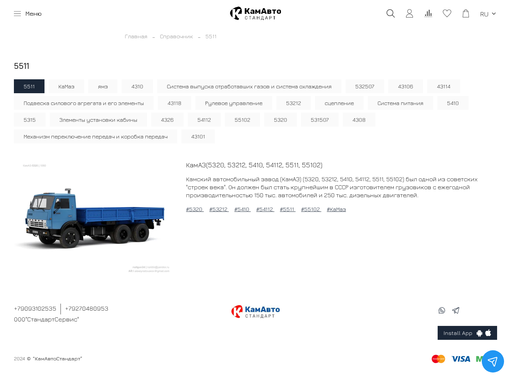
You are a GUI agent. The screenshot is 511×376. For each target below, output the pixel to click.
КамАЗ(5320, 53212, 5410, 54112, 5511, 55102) (254, 165)
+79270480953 (86, 308)
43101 (198, 136)
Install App (460, 333)
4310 (137, 86)
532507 (364, 86)
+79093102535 (35, 308)
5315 (30, 120)
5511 (29, 86)
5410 (453, 103)
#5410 (242, 209)
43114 (444, 86)
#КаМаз (336, 209)
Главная (136, 36)
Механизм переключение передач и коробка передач (96, 136)
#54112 (265, 209)
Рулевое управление (233, 103)
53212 (293, 103)
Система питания (400, 103)
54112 (204, 120)
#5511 (287, 209)
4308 (359, 120)
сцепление (339, 103)
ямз (103, 86)
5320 (280, 120)
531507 (320, 120)
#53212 (219, 209)
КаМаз (66, 86)
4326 (167, 120)
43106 (405, 86)
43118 (174, 103)
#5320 (195, 209)
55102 (242, 120)
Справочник (176, 36)
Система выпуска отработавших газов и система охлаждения (249, 86)
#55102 (311, 209)
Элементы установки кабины (98, 120)
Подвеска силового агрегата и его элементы (84, 103)
